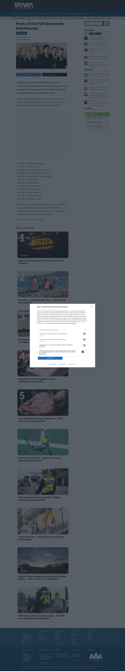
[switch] (83, 334)
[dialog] (62, 335)
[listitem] (62, 330)
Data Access (62, 364)
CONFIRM (50, 358)
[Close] (92, 307)
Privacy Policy (72, 364)
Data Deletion (53, 364)
